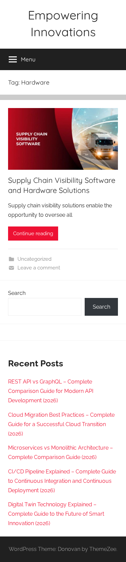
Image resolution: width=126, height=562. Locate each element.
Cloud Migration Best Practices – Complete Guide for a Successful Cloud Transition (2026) (61, 424)
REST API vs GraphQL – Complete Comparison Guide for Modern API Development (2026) (50, 391)
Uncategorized (34, 259)
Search (17, 293)
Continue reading (33, 234)
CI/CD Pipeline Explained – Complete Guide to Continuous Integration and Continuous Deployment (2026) (62, 481)
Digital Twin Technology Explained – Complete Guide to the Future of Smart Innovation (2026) (56, 513)
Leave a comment (38, 268)
